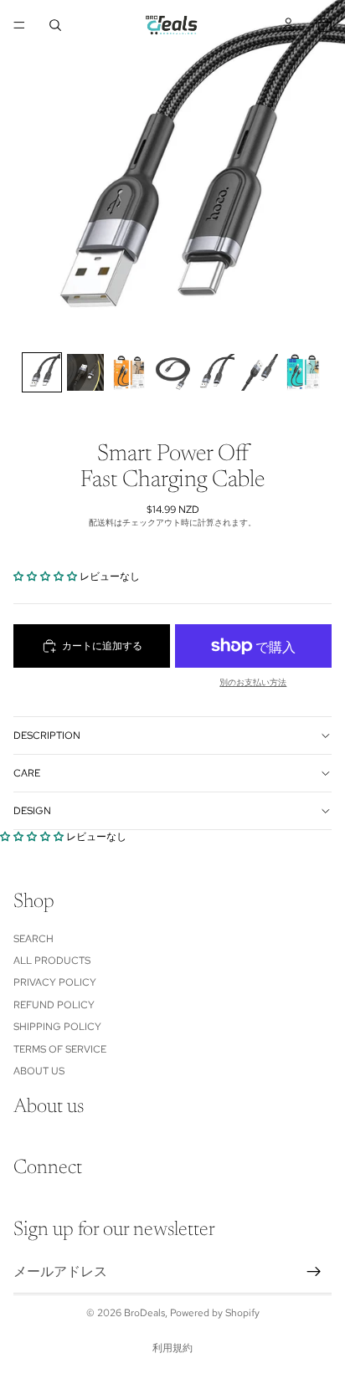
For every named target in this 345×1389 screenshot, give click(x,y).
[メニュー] (19, 25)
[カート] (324, 25)
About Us (38, 1071)
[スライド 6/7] (259, 372)
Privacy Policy (54, 983)
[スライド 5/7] (216, 372)
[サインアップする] (314, 1271)
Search (33, 939)
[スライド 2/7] (85, 372)
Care (26, 773)
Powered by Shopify (215, 1313)
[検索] (55, 25)
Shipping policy (57, 1026)
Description (46, 735)
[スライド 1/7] (41, 372)
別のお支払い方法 (252, 682)
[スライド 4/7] (172, 372)
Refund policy (54, 1005)
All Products (51, 960)
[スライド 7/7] (303, 372)
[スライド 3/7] (129, 372)
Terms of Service (59, 1049)
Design (32, 811)
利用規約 (172, 1348)
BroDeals (144, 1313)
